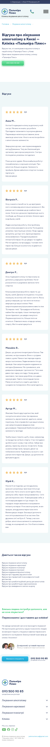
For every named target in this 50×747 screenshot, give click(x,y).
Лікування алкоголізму (14, 700)
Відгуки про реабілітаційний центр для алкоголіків (23, 582)
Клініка (5, 719)
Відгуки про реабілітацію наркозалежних (19, 584)
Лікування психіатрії (13, 712)
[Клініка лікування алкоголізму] (11, 11)
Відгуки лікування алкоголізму (14, 563)
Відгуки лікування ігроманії (13, 570)
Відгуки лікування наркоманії (14, 565)
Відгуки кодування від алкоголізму (16, 572)
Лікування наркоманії (13, 706)
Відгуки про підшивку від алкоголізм (17, 574)
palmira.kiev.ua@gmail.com (38, 736)
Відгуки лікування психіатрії (13, 568)
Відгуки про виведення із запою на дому (18, 586)
